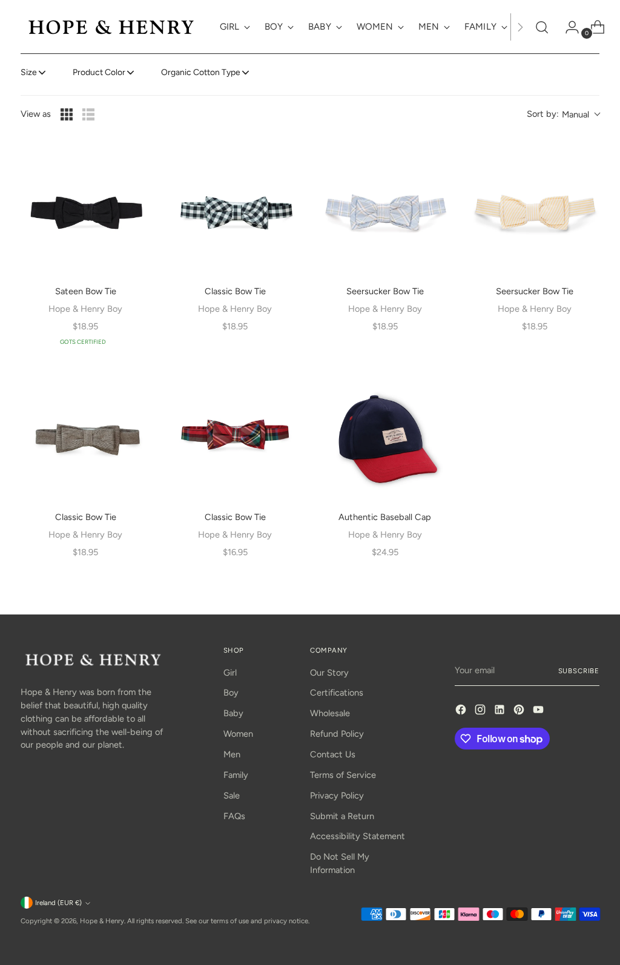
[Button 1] (520, 27)
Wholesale (330, 713)
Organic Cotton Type (200, 72)
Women (238, 733)
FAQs (234, 816)
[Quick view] (134, 162)
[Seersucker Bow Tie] (385, 210)
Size (29, 72)
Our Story (329, 672)
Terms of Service (343, 774)
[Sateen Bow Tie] (86, 210)
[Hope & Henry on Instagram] (481, 711)
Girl (230, 672)
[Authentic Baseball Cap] (385, 436)
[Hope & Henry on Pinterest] (520, 711)
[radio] (67, 114)
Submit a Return (342, 816)
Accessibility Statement (357, 836)
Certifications (336, 692)
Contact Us (332, 754)
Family (235, 774)
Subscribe (579, 671)
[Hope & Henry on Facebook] (462, 711)
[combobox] (563, 114)
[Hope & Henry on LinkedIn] (500, 711)
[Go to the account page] (567, 27)
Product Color (99, 72)
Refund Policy (337, 733)
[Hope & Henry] (111, 27)
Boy (231, 692)
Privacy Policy (337, 795)
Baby (233, 713)
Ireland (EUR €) (58, 902)
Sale (231, 795)
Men (231, 754)
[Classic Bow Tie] (235, 210)
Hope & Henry (102, 921)
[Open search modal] (542, 27)
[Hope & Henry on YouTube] (539, 711)
